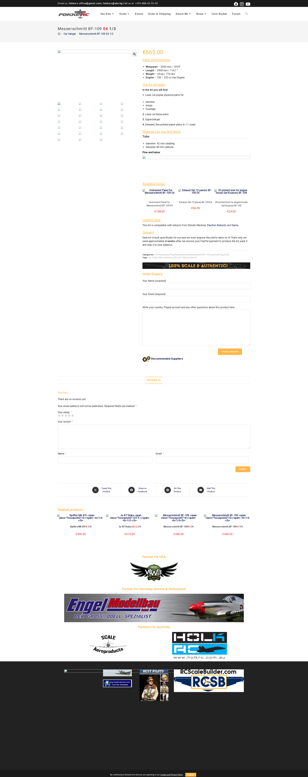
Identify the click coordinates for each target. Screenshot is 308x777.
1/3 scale (159, 254)
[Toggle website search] (246, 14)
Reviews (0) (154, 380)
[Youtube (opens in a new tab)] (247, 4)
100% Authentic (165, 257)
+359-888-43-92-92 (146, 3)
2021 (175, 257)
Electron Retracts (216, 225)
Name (62, 453)
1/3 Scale (152, 257)
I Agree (190, 775)
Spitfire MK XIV (80, 526)
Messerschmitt (181, 254)
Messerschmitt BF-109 (178, 526)
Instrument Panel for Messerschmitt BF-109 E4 (160, 204)
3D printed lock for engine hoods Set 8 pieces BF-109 (231, 204)
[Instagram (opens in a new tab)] (242, 4)
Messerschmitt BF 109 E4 (200, 254)
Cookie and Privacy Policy (171, 775)
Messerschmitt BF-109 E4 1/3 (96, 33)
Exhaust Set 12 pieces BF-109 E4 (195, 202)
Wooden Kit (191, 257)
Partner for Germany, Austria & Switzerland (154, 589)
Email (160, 453)
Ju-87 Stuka (130, 526)
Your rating (64, 412)
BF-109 (182, 257)
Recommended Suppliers (166, 358)
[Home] (59, 33)
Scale (226, 254)
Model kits (218, 254)
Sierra (235, 225)
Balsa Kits (168, 254)
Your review (65, 421)
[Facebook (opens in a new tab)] (236, 4)
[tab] (154, 380)
